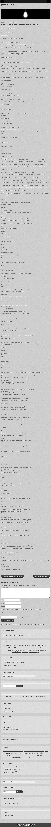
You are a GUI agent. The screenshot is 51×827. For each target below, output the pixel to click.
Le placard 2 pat (6, 722)
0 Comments (13, 26)
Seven (21, 650)
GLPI (21, 645)
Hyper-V (23, 645)
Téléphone (33, 650)
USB (43, 650)
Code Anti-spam (21, 617)
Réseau (13, 22)
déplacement (16, 645)
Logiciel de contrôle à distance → (42, 576)
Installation (27, 645)
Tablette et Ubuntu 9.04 (13, 697)
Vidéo (45, 650)
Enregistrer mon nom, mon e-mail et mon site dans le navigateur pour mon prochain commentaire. (23, 609)
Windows (25, 652)
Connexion (6, 706)
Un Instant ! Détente (6, 720)
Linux (6, 22)
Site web (3, 606)
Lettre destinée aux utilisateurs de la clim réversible (14, 661)
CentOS (2, 22)
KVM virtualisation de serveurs (36, 645)
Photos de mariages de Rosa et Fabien (10, 729)
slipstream (23, 650)
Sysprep (27, 650)
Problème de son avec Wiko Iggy (10, 665)
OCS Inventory (23, 647)
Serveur (17, 22)
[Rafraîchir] (11, 612)
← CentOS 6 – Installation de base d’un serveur (12, 576)
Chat (4, 645)
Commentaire (4, 587)
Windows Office (31, 652)
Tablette (30, 650)
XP (38, 652)
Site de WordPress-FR (8, 711)
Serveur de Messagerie (16, 650)
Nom (2, 600)
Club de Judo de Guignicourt (8, 725)
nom (20, 647)
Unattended (39, 650)
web (22, 652)
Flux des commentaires (8, 709)
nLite (18, 647)
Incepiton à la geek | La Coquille (10, 696)
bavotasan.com (30, 825)
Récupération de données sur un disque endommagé (14, 662)
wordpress (36, 652)
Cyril (3, 26)
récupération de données (35, 647)
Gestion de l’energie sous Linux (10, 666)
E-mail (3, 603)
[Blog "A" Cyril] (25, 11)
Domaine (7, 645)
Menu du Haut (12, 647)
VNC (20, 652)
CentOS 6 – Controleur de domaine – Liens (12, 664)
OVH (27, 647)
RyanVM (29, 647)
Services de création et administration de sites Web (13, 635)
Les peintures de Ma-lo (7, 727)
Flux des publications (8, 708)
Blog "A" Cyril (7, 4)
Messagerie (9, 22)
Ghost (19, 645)
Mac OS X (46, 645)
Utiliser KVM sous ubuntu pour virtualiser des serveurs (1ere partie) (32, 696)
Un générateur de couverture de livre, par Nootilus (12, 634)
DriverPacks (11, 645)
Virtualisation (15, 652)
